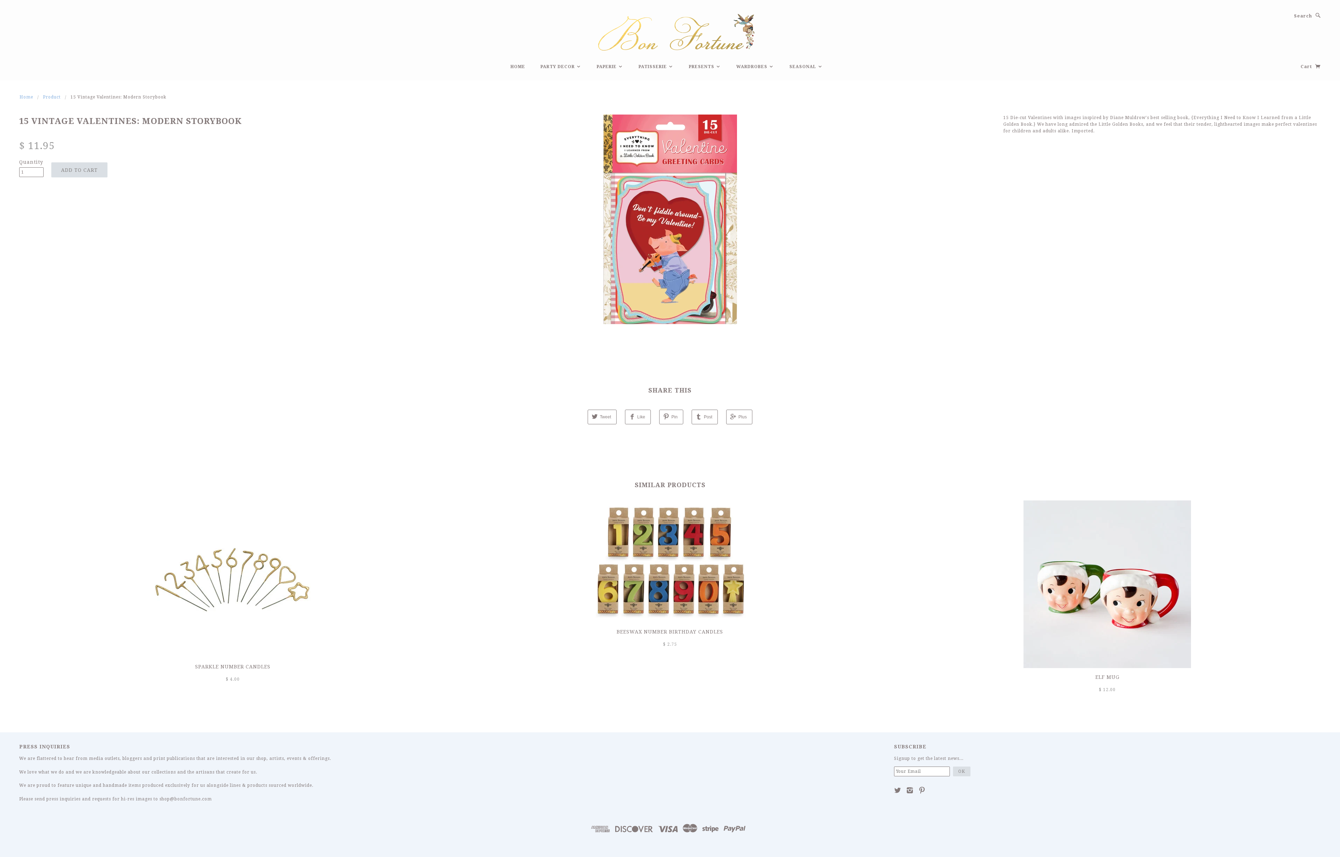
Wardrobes (752, 66)
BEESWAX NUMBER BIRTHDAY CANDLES (670, 632)
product (52, 97)
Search (1303, 16)
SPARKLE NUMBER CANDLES (232, 666)
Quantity (31, 162)
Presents (702, 66)
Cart (1307, 66)
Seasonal (803, 66)
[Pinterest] (922, 790)
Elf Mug (1107, 677)
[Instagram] (910, 790)
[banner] (670, 31)
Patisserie (653, 66)
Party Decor (558, 66)
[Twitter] (897, 790)
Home (518, 66)
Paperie (607, 66)
